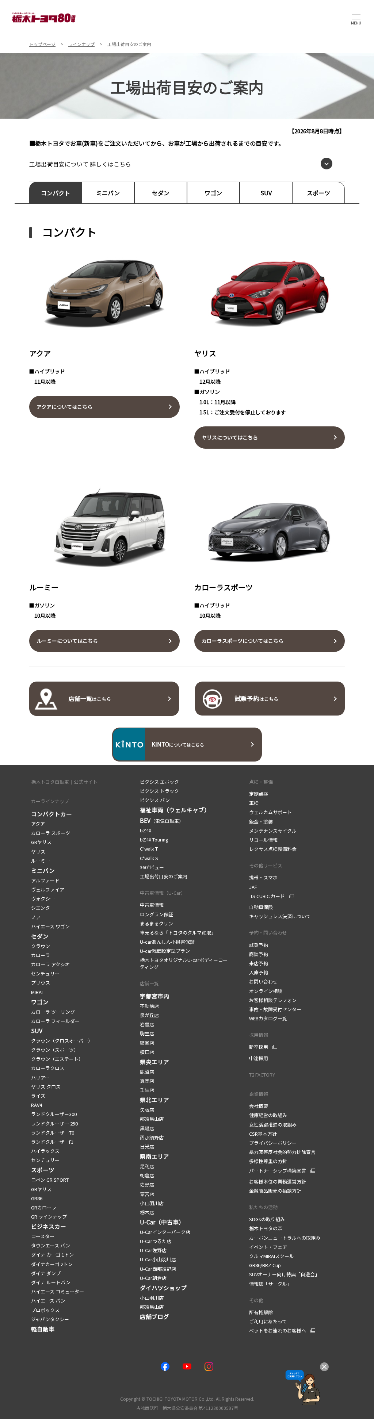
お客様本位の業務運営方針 (277, 1181)
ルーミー (40, 860)
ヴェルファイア (47, 889)
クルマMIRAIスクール (271, 1256)
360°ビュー (152, 867)
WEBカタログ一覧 (268, 1018)
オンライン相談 (265, 990)
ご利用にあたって (268, 1321)
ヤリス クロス (46, 1086)
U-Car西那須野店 (158, 1268)
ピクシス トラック (159, 790)
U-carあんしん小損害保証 (167, 941)
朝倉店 (147, 1175)
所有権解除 (261, 1312)
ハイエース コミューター (57, 1291)
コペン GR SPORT (50, 1179)
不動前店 (149, 1005)
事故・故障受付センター (275, 1009)
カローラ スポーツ (50, 832)
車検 (254, 802)
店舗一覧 (149, 983)
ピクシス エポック (159, 781)
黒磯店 (147, 1128)
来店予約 (258, 963)
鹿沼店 (147, 1071)
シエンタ (40, 907)
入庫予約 (258, 972)
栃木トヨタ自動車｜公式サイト (64, 781)
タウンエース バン (50, 1245)
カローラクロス (47, 1068)
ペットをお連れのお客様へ (277, 1330)
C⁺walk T (149, 848)
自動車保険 (261, 907)
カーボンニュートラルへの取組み (284, 1237)
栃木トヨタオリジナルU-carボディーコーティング (184, 963)
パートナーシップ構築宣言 (277, 1170)
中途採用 (258, 1058)
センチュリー (45, 973)
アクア (38, 823)
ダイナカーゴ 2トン (52, 1264)
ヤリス (38, 851)
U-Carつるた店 (155, 1241)
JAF (253, 886)
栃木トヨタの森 (265, 1228)
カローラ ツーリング (53, 1011)
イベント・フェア (268, 1246)
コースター (42, 1236)
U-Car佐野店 (153, 1250)
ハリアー (40, 1077)
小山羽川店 (152, 1203)
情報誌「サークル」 (270, 1283)
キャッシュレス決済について (280, 916)
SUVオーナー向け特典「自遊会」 (284, 1274)
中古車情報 (152, 904)
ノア (36, 917)
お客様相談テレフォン (273, 1000)
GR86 (36, 1198)
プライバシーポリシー (273, 1142)
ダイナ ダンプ (46, 1273)
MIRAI (37, 992)
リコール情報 (263, 839)
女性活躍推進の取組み (273, 1124)
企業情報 (258, 1093)
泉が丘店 (149, 1015)
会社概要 (258, 1105)
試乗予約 (258, 944)
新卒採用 (258, 1047)
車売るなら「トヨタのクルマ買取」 (178, 932)
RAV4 (36, 1104)
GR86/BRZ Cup (265, 1265)
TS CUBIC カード (267, 896)
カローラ (40, 955)
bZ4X (145, 830)
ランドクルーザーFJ (52, 1141)
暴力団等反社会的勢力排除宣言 (282, 1151)
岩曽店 (147, 1024)
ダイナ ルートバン (50, 1282)
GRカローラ (43, 1207)
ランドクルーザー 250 (54, 1123)
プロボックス (45, 1310)
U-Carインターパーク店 (165, 1231)
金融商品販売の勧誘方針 (275, 1190)
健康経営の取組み (268, 1115)
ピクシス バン (155, 800)
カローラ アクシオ (50, 964)
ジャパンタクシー (50, 1319)
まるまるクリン (156, 923)
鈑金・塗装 (261, 821)
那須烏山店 (152, 1118)
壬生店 (147, 1089)
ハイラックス (45, 1150)
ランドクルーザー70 (52, 1132)
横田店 (147, 1051)
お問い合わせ (263, 981)
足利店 (147, 1166)
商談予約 (258, 954)
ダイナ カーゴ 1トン (52, 1254)
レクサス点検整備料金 (273, 848)
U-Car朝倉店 (153, 1277)
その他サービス (265, 865)
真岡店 (147, 1080)
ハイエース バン (48, 1300)
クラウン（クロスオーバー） (62, 1040)
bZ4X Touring (154, 839)
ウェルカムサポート (270, 812)
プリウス (40, 982)
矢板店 (147, 1109)
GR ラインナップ (49, 1216)
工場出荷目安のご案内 (163, 876)
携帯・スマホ (263, 877)
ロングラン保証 (156, 914)
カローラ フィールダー (55, 1020)
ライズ (38, 1095)
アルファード (45, 880)
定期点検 (258, 793)
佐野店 (147, 1184)
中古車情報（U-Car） (163, 892)
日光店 (147, 1146)
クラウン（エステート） (57, 1058)
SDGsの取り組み (267, 1219)
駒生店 (147, 1033)
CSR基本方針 (263, 1133)
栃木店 (147, 1212)
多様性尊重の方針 (268, 1161)
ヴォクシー (43, 898)
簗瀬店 (147, 1042)
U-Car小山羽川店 (158, 1259)
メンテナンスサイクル (273, 830)
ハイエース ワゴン (50, 926)
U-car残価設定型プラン (165, 950)
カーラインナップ (50, 801)
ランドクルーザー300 (54, 1114)
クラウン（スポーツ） (55, 1049)
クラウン (40, 946)
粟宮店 (147, 1193)
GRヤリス (41, 842)
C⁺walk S (149, 858)
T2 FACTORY (262, 1074)
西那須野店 (152, 1137)
